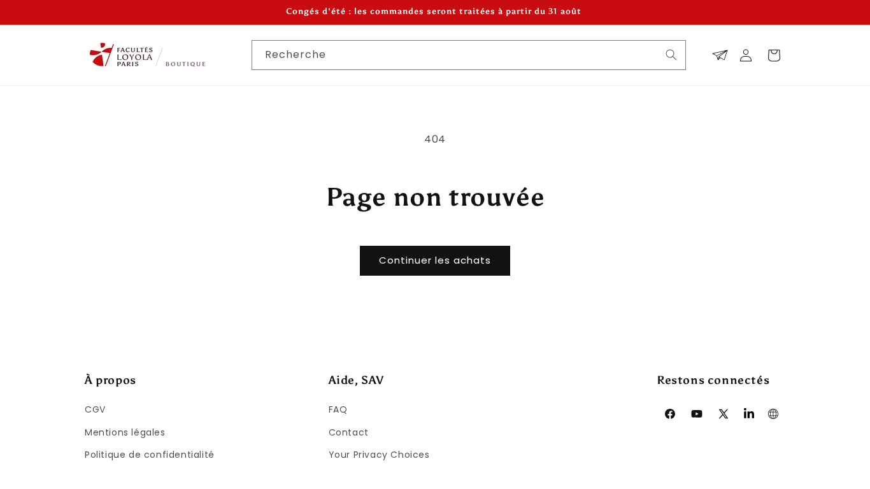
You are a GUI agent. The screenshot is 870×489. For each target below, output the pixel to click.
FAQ (338, 409)
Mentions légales (125, 432)
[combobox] (469, 55)
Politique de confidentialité (150, 454)
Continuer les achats (435, 260)
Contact (349, 432)
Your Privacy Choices (379, 454)
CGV (95, 409)
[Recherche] (671, 55)
